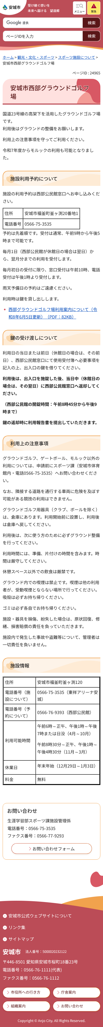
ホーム (8, 57)
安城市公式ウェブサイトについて (40, 915)
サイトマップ (21, 939)
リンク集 (16, 927)
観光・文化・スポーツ (35, 57)
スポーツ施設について (76, 57)
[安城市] (11, 7)
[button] (79, 8)
